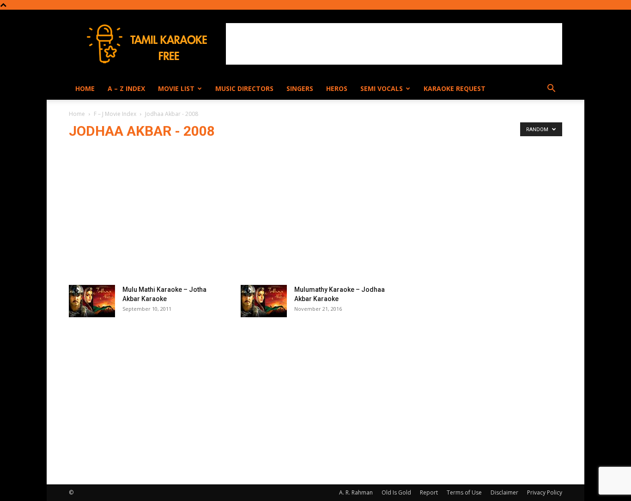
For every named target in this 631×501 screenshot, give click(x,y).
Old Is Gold (396, 492)
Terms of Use (464, 492)
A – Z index (126, 88)
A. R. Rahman (356, 492)
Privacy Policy (544, 492)
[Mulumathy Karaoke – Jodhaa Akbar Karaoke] (264, 301)
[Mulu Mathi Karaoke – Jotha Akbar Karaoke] (92, 301)
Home (85, 88)
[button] (551, 89)
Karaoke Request (454, 88)
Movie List (176, 88)
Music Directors (244, 88)
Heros (336, 88)
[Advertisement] (394, 44)
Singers (299, 88)
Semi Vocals (381, 88)
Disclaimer (504, 492)
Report (429, 492)
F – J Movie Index (115, 114)
